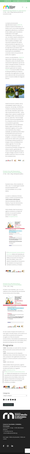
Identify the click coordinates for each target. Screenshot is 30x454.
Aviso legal (5, 437)
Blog (12, 12)
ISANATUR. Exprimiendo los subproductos (14, 11)
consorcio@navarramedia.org (10, 433)
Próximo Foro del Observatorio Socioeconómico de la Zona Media (12, 171)
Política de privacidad (14, 437)
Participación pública (18, 174)
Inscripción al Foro (13, 216)
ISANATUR (19, 25)
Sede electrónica (8, 404)
